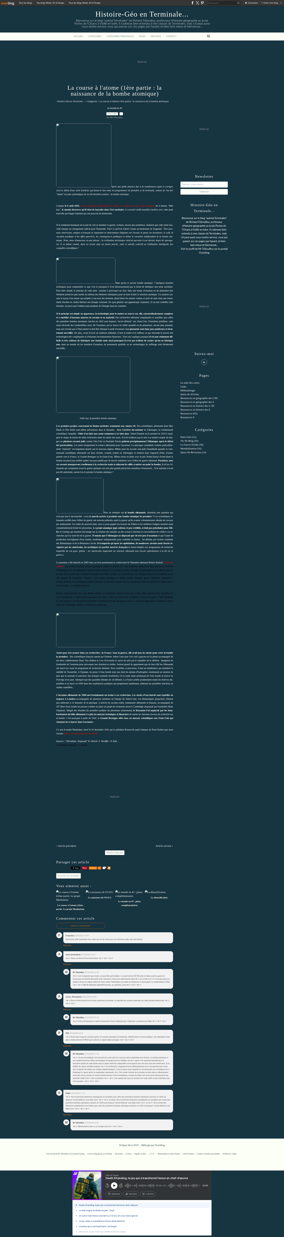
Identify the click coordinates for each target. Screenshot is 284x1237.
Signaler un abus (140, 1154)
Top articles (119, 1154)
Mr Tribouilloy (206, 249)
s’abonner (115, 1194)
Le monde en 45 (114, 108)
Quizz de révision (189, 394)
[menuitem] (78, 36)
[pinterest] (202, 3)
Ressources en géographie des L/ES (199, 398)
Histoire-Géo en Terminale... (142, 14)
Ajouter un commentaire (80, 926)
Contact (171, 36)
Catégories (94, 36)
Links (183, 386)
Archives (156, 36)
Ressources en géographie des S (197, 402)
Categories (92, 101)
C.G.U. (152, 1154)
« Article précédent (66, 846)
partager (133, 1194)
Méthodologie (187, 390)
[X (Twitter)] (197, 3)
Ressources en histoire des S (195, 409)
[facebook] (192, 3)
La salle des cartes (190, 382)
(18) (191, 444)
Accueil (78, 36)
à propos (150, 1194)
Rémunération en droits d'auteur (169, 1154)
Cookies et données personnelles (208, 1154)
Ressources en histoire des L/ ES (197, 405)
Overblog (160, 1145)
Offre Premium (188, 1154)
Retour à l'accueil (115, 853)
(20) (189, 440)
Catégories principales (120, 36)
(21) (188, 437)
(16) (190, 448)
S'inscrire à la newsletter (68, 876)
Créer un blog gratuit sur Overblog (100, 1154)
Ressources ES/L (189, 413)
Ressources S (187, 417)
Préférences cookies (230, 1154)
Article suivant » (164, 846)
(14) (193, 452)
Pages (142, 36)
